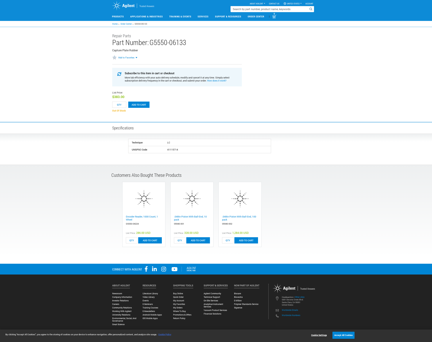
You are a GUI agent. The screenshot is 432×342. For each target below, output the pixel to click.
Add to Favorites (126, 57)
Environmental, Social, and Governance (124, 319)
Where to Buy (179, 311)
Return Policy (179, 318)
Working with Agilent (121, 311)
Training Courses (150, 307)
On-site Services (211, 300)
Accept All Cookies (343, 335)
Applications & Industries (146, 16)
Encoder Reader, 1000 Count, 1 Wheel (142, 218)
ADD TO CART (150, 240)
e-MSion (238, 300)
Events (146, 300)
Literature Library (150, 293)
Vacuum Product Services (215, 310)
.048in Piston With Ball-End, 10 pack (190, 218)
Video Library (149, 297)
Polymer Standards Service (246, 304)
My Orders (177, 307)
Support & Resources (228, 16)
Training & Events (180, 16)
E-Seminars (148, 304)
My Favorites (179, 304)
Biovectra (238, 297)
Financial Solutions (212, 313)
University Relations (121, 314)
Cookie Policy (164, 334)
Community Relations (122, 307)
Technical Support (212, 297)
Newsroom (117, 293)
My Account (178, 300)
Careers (115, 304)
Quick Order (178, 297)
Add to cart (139, 104)
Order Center (256, 16)
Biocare (237, 293)
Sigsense (238, 307)
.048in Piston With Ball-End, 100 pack (239, 218)
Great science (118, 324)
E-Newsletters (149, 311)
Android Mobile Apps (152, 314)
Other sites (299, 297)
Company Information (122, 297)
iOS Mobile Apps (150, 318)
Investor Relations (120, 300)
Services (203, 16)
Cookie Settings (319, 335)
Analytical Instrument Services (213, 305)
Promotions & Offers (182, 314)
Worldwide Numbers (291, 315)
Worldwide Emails (290, 310)
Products (118, 16)
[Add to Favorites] (114, 58)
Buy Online (178, 293)
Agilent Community (212, 293)
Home (115, 23)
